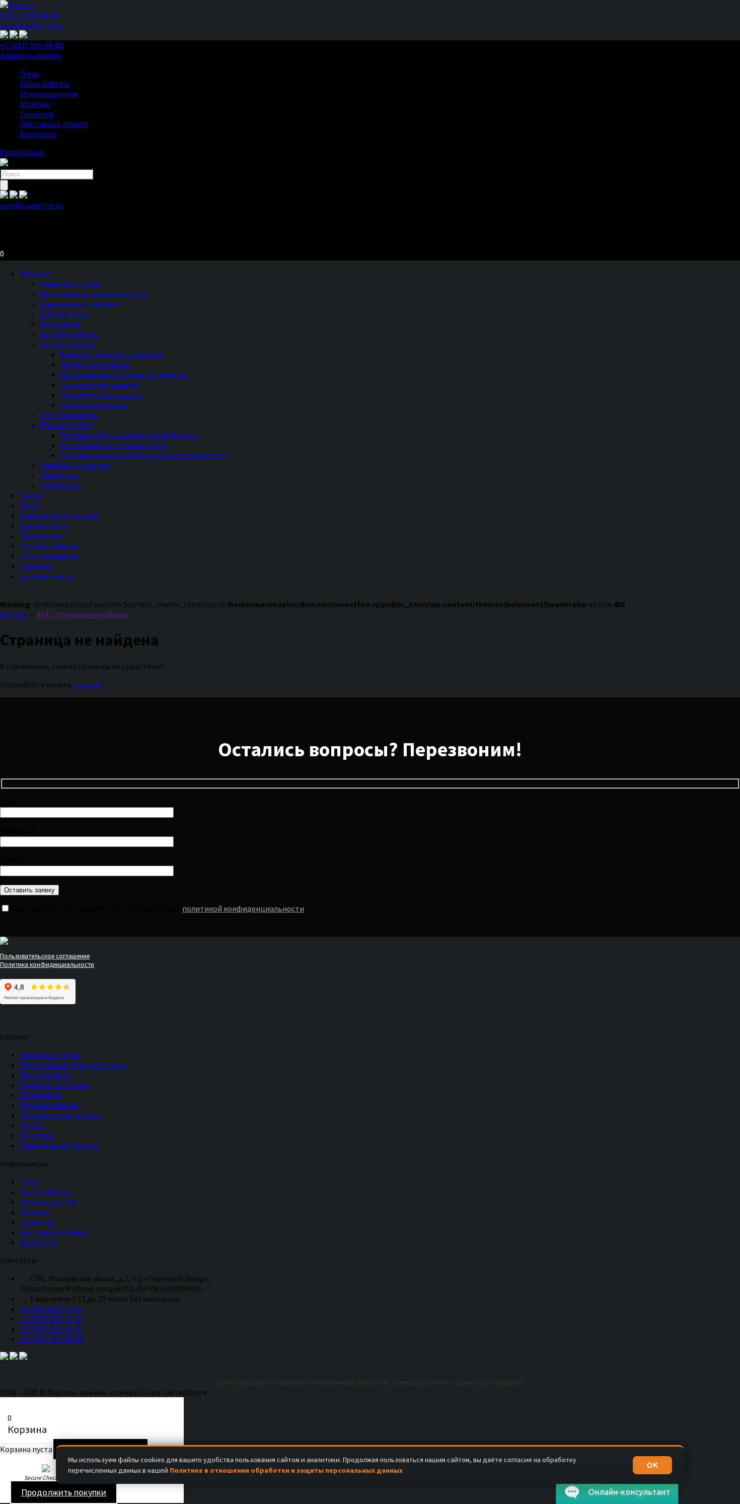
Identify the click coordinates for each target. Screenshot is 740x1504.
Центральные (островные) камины (123, 374)
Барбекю (36, 566)
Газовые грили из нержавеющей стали (129, 435)
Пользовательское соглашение (45, 956)
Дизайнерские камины (100, 394)
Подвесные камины (95, 364)
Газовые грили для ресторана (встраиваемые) (143, 455)
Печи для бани (45, 1075)
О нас (29, 74)
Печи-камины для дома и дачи (93, 294)
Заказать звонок (30, 55)
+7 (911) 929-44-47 (52, 1329)
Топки (31, 495)
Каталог (35, 274)
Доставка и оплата (54, 124)
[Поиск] (4, 185)
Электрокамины (69, 415)
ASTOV (31, 1125)
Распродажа (22, 152)
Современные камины (99, 384)
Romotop (37, 1135)
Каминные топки (70, 284)
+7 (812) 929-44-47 (52, 1319)
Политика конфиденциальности (47, 964)
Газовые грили (66, 425)
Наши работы (44, 84)
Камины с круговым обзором (111, 354)
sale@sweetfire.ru (31, 25)
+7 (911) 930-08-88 (31, 45)
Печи (29, 505)
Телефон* (17, 831)
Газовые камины (69, 334)
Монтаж (34, 104)
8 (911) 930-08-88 (29, 15)
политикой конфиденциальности (243, 908)
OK (652, 1465)
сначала (87, 684)
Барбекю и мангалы (75, 465)
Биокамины (61, 324)
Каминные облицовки (79, 304)
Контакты (38, 134)
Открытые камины (94, 405)
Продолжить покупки (63, 1492)
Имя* (9, 802)
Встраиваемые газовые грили (113, 445)
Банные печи (63, 314)
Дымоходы (59, 475)
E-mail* (13, 860)
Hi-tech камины (68, 344)
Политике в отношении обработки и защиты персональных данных (286, 1470)
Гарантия (36, 114)
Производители (49, 94)
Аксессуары (60, 485)
